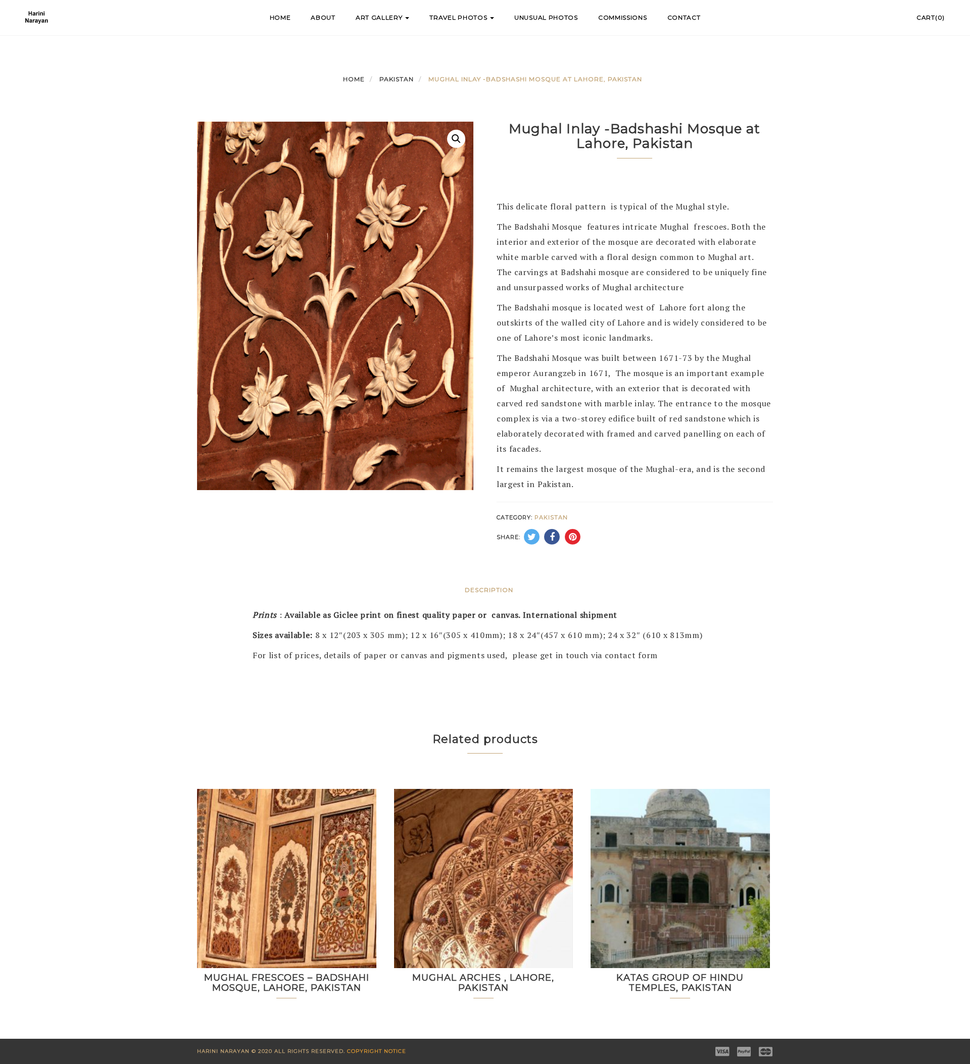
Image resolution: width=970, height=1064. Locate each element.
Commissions (622, 17)
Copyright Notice (376, 1051)
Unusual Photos (546, 17)
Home (280, 17)
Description (489, 590)
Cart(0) (930, 17)
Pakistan (396, 79)
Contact (684, 17)
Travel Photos (459, 17)
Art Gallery (380, 17)
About (323, 17)
